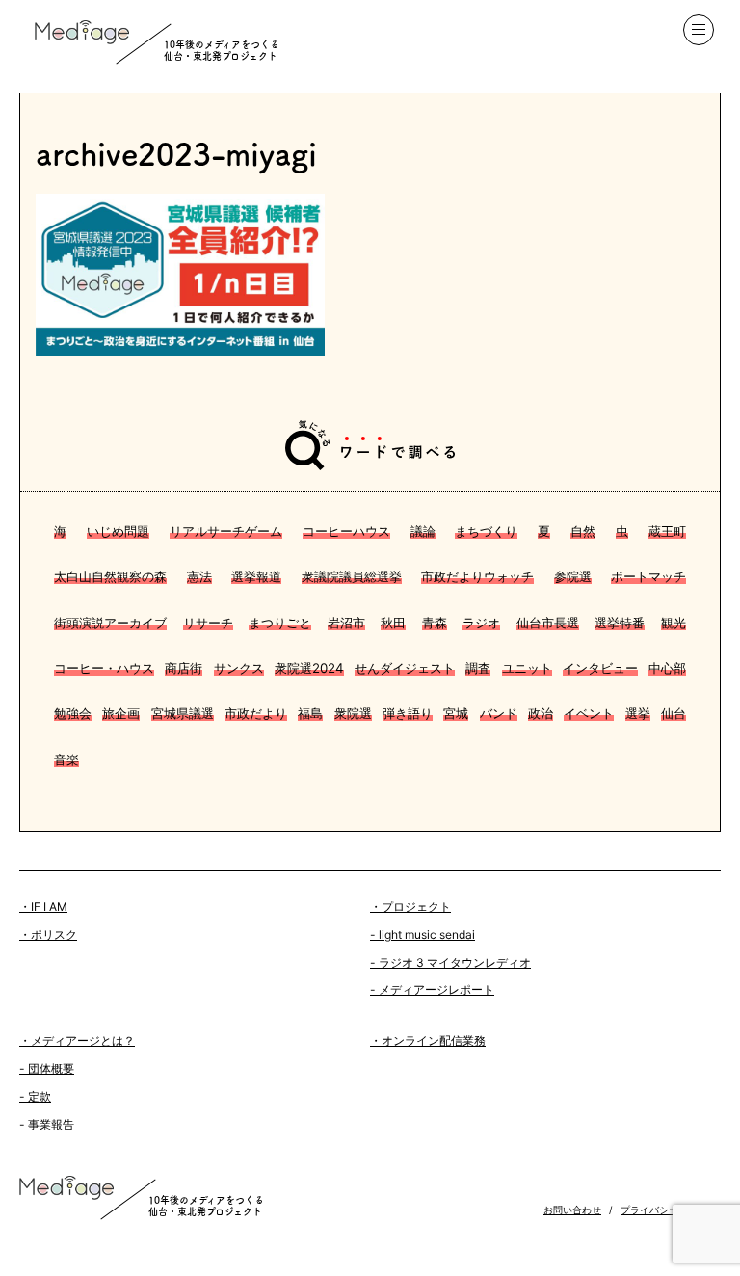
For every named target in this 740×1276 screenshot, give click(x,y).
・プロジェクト (410, 906)
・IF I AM (43, 906)
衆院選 (353, 713)
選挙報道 (256, 576)
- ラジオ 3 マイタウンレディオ (450, 962)
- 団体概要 (46, 1068)
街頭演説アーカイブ (110, 622)
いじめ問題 (118, 531)
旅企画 (121, 713)
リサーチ (208, 622)
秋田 (393, 622)
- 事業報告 (46, 1124)
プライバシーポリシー (669, 1209)
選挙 (637, 713)
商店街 (183, 668)
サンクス (239, 668)
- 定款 (35, 1096)
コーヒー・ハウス (104, 668)
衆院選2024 (309, 668)
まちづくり (486, 531)
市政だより (256, 713)
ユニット (527, 668)
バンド (498, 713)
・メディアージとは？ (77, 1040)
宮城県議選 (182, 713)
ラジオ (481, 622)
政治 (540, 713)
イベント (589, 713)
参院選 (573, 576)
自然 (582, 531)
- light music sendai (422, 934)
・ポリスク (48, 934)
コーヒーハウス (346, 531)
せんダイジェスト (405, 668)
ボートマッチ (648, 576)
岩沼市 (346, 622)
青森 (434, 622)
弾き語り (408, 713)
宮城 (455, 713)
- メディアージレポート (432, 989)
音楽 (66, 759)
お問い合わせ (572, 1209)
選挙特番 (620, 622)
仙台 (673, 713)
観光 (673, 622)
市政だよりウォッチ (477, 576)
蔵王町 (667, 531)
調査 (477, 668)
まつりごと (280, 622)
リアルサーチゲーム (226, 531)
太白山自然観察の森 (110, 576)
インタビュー (600, 668)
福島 (310, 713)
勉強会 (73, 713)
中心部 (667, 668)
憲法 (199, 576)
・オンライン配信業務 (428, 1040)
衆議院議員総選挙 (352, 576)
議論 (423, 531)
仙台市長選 (547, 622)
